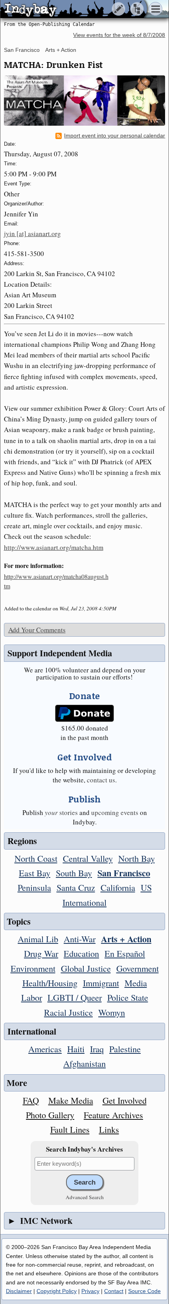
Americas (45, 1049)
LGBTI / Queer (75, 997)
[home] (73, 9)
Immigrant (101, 983)
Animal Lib (38, 939)
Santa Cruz (76, 887)
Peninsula (34, 887)
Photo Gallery (50, 1115)
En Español (125, 953)
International (84, 902)
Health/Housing (49, 983)
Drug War (41, 953)
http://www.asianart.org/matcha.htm (53, 547)
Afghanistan (84, 1063)
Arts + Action (60, 50)
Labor (31, 997)
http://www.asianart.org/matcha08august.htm (56, 581)
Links (109, 1129)
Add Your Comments (37, 629)
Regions (22, 840)
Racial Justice (68, 1012)
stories (61, 812)
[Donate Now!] (84, 713)
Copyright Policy (57, 1291)
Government (137, 968)
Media (136, 983)
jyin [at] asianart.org (32, 233)
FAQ (31, 1100)
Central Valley (88, 858)
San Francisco (22, 50)
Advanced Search (85, 1197)
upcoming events (114, 812)
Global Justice (86, 968)
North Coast (36, 858)
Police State (127, 997)
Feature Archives (113, 1115)
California (118, 887)
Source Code (144, 1291)
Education (81, 953)
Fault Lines (70, 1129)
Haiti (75, 1049)
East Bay (34, 873)
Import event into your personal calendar (114, 136)
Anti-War (80, 939)
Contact (113, 1291)
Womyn (111, 1012)
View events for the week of (119, 35)
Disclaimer (19, 1291)
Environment (33, 968)
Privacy (90, 1291)
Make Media (70, 1100)
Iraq (97, 1049)
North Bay (136, 858)
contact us (101, 779)
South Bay (74, 873)
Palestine (125, 1049)
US (146, 887)
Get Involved (125, 1100)
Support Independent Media (59, 653)
